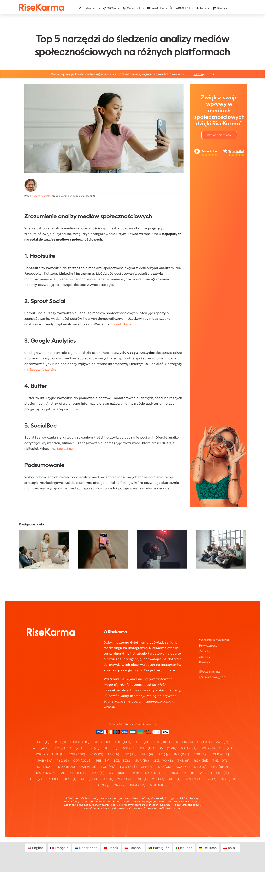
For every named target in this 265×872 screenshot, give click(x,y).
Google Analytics (42, 369)
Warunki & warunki (214, 640)
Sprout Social (122, 324)
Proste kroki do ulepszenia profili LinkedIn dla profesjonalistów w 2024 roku (41, 536)
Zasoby (204, 657)
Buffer (74, 409)
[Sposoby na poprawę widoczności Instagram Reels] (103, 549)
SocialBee (65, 448)
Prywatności (209, 645)
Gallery (47, 536)
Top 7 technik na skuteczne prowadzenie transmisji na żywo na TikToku (159, 536)
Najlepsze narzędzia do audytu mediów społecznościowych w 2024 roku (218, 538)
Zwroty (204, 651)
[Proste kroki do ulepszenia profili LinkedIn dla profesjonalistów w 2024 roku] (44, 549)
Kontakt (205, 662)
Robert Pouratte (41, 196)
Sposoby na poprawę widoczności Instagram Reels (100, 541)
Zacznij (199, 74)
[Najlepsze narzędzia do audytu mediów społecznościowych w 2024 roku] (221, 549)
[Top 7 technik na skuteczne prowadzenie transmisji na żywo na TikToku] (162, 549)
